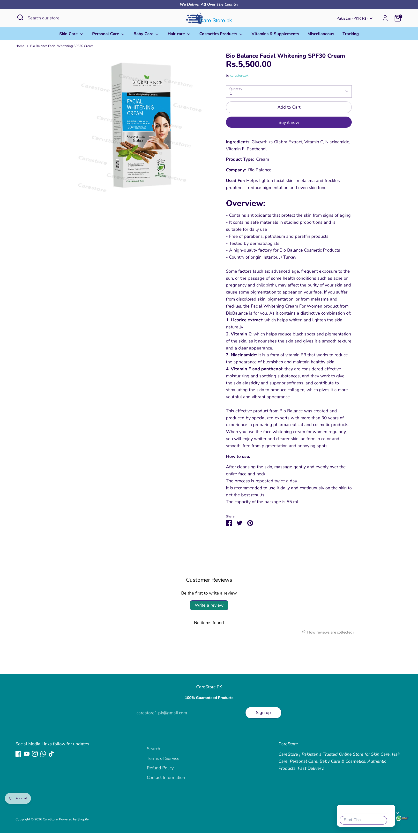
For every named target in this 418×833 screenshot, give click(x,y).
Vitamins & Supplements (275, 34)
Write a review (209, 605)
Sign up (263, 712)
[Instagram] (35, 754)
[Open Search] (20, 17)
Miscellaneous (320, 34)
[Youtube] (27, 754)
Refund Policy (160, 768)
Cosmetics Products (218, 34)
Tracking (351, 34)
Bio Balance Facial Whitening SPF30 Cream (62, 46)
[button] (407, 734)
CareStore (50, 819)
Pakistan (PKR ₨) (352, 18)
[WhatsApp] (43, 754)
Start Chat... (354, 819)
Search (153, 749)
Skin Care (69, 34)
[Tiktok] (51, 754)
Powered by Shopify (74, 819)
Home (19, 46)
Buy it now (288, 122)
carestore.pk (239, 75)
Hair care (177, 34)
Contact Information (166, 777)
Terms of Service (163, 758)
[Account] (385, 18)
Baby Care (144, 34)
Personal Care (106, 34)
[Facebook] (18, 754)
